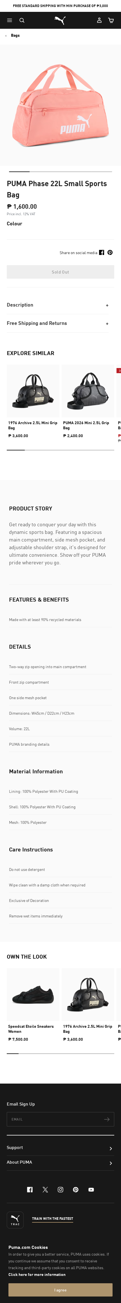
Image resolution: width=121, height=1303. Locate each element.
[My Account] (99, 20)
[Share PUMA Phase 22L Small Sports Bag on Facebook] (101, 252)
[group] (33, 399)
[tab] (19, 172)
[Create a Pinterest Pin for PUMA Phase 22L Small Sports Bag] (110, 252)
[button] (11, 20)
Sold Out (60, 271)
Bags (15, 35)
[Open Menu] (11, 20)
